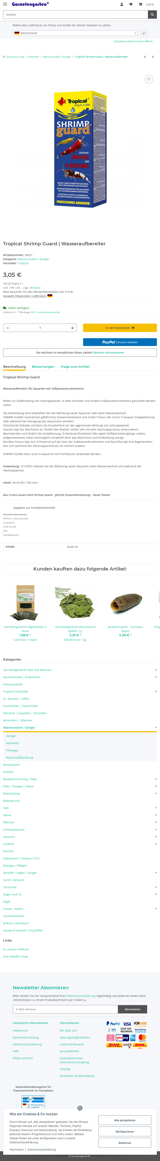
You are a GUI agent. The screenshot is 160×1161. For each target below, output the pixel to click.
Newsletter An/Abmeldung (77, 1076)
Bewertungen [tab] (43, 367)
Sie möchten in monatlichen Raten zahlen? (80, 352)
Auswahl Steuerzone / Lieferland (24, 296)
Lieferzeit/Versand (72, 1044)
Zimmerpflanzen (14, 829)
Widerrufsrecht (23, 1058)
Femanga (12, 750)
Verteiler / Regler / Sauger (20, 873)
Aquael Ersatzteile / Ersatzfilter (23, 930)
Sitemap (65, 1069)
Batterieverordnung (26, 1037)
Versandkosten (69, 1051)
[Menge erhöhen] (72, 328)
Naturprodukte (13, 684)
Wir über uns (68, 1030)
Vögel (6, 901)
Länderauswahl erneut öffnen (133, 41)
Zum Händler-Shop (15, 956)
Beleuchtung (11, 793)
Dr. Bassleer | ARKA (16, 699)
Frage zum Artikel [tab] (75, 367)
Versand (35, 288)
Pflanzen (8, 822)
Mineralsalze (11, 765)
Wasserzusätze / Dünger (33, 259)
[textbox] (75, 33)
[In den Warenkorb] (6, 69)
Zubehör (8, 844)
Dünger (11, 736)
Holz (6, 808)
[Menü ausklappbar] (5, 2)
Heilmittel (12, 743)
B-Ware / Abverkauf (15, 923)
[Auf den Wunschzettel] (148, 79)
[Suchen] (152, 14)
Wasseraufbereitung (19, 757)
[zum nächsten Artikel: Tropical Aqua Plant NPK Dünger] (153, 57)
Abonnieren (132, 1009)
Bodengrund (11, 801)
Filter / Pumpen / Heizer (18, 786)
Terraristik (10, 887)
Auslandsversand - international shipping (74, 1060)
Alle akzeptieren (125, 1120)
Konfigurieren (125, 1131)
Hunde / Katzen (13, 909)
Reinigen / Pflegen (15, 865)
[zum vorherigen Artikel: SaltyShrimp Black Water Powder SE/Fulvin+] (145, 57)
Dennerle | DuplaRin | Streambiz (25, 713)
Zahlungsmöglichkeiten (75, 1037)
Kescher (8, 851)
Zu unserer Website (16, 949)
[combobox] (75, 33)
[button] (121, 4)
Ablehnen (124, 1142)
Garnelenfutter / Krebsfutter (21, 677)
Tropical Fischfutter (15, 691)
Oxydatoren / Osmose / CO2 (21, 858)
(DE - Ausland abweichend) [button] (45, 312)
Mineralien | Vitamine (17, 720)
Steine (7, 815)
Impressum (17, 1149)
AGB (15, 1051)
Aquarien (9, 837)
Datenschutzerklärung (42, 1149)
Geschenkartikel (13, 916)
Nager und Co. (12, 894)
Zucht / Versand (13, 880)
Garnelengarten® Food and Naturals (27, 670)
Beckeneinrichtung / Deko (20, 779)
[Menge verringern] (7, 328)
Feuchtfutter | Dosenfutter (20, 706)
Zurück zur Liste (15, 56)
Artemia (8, 772)
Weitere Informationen (109, 352)
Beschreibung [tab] (14, 367)
